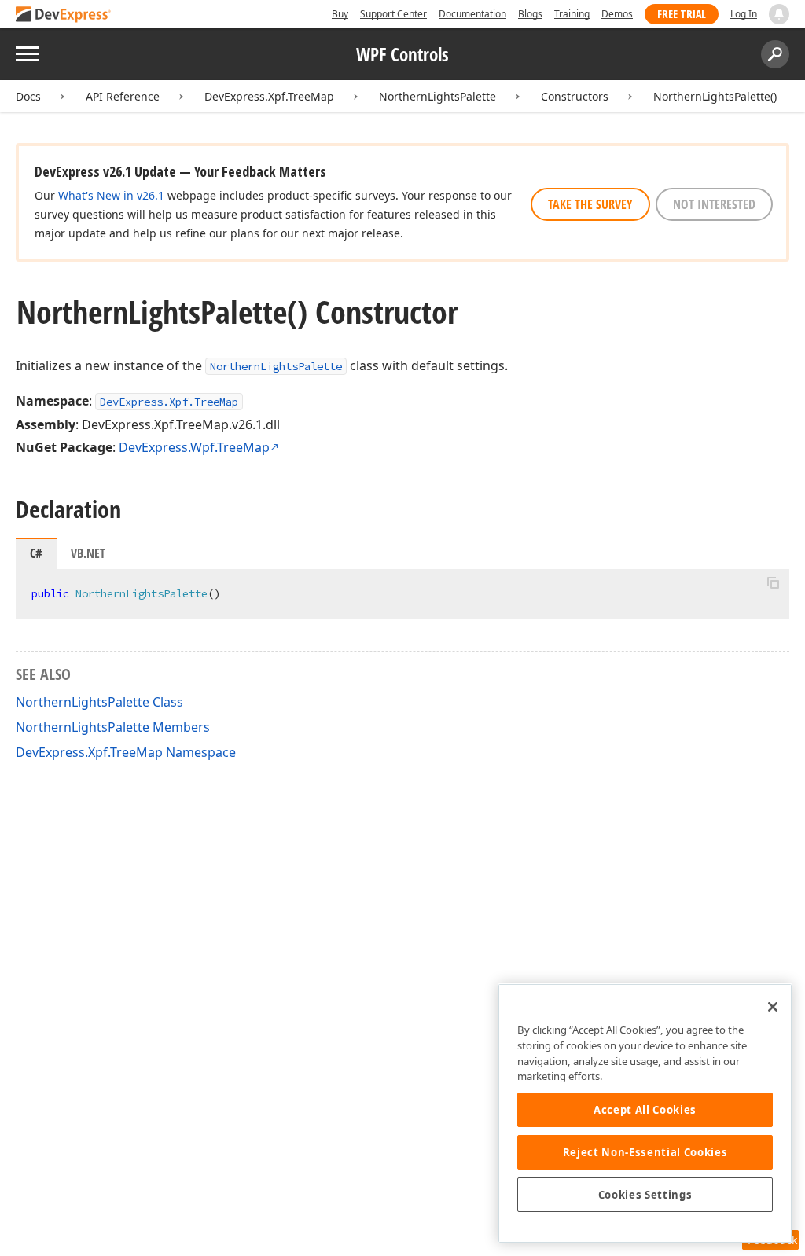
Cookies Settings (645, 1195)
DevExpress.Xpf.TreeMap (269, 96)
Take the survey (590, 204)
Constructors (574, 96)
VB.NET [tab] (88, 553)
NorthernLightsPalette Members (113, 727)
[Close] (772, 1007)
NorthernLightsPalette (437, 96)
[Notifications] (779, 14)
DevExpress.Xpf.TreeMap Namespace (126, 752)
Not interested (714, 204)
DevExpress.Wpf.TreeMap (194, 447)
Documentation (472, 13)
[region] (645, 1113)
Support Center (393, 13)
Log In (743, 13)
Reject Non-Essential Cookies (645, 1152)
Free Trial (681, 13)
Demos (617, 13)
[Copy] (773, 582)
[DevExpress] (64, 15)
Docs (28, 96)
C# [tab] (36, 553)
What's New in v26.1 (111, 195)
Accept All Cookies (645, 1110)
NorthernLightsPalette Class (99, 702)
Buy (340, 13)
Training (572, 13)
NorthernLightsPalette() (715, 96)
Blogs (530, 13)
